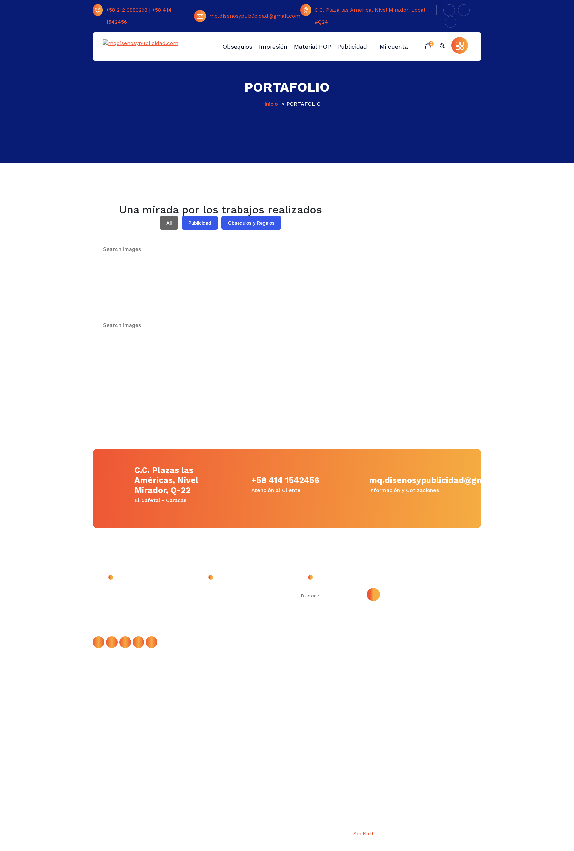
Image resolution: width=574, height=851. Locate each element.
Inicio (271, 104)
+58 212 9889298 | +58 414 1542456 (139, 16)
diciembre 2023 (219, 608)
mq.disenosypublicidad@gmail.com (254, 16)
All (169, 223)
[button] (428, 45)
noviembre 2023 (219, 623)
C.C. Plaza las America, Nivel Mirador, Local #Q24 (370, 16)
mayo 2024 (213, 594)
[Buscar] (373, 594)
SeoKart (363, 833)
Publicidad (199, 223)
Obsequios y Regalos (251, 223)
